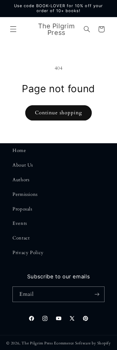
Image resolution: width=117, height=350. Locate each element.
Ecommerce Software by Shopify (82, 343)
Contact (21, 238)
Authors (20, 180)
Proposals (22, 209)
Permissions (25, 194)
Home (19, 150)
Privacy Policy (28, 252)
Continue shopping (58, 112)
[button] (13, 29)
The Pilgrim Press (37, 343)
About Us (22, 165)
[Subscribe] (97, 294)
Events (19, 223)
